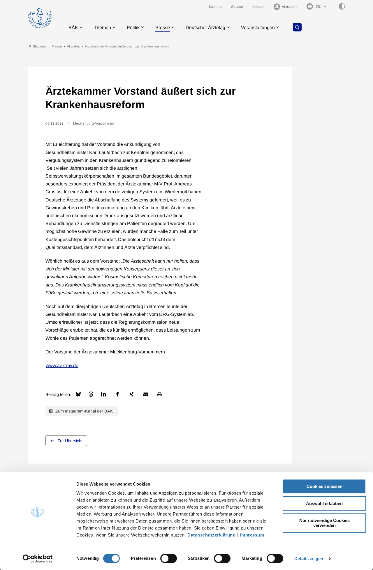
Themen (102, 27)
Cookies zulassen (324, 486)
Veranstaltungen (258, 27)
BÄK (73, 27)
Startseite (39, 46)
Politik (133, 27)
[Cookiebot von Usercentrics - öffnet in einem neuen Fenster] (37, 558)
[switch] (168, 558)
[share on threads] (91, 394)
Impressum (252, 534)
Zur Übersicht (69, 440)
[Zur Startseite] (40, 18)
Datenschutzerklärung (211, 534)
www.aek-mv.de (62, 365)
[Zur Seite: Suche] (297, 27)
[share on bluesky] (78, 394)
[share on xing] (132, 394)
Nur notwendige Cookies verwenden (324, 523)
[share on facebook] (118, 394)
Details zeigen (308, 558)
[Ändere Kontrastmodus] (342, 6)
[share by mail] (146, 394)
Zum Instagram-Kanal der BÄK (83, 411)
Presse (162, 27)
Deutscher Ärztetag (205, 27)
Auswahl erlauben (324, 503)
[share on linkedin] (104, 394)
